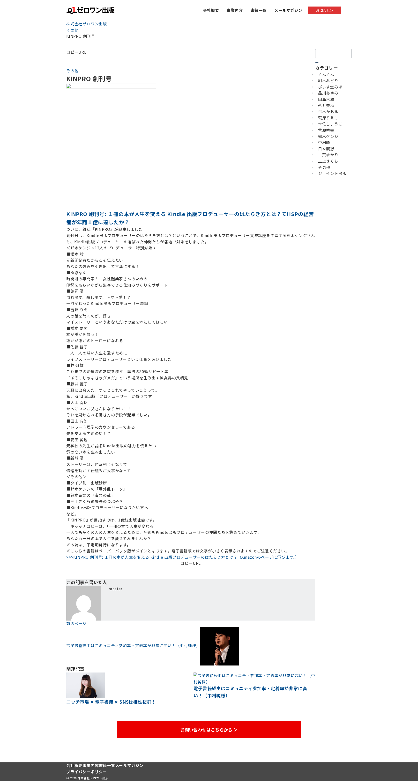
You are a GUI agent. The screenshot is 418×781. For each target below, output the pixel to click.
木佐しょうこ (330, 124)
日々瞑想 (326, 149)
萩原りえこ (328, 118)
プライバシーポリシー (86, 771)
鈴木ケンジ (328, 136)
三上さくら (328, 161)
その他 (72, 70)
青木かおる (328, 111)
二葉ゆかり (328, 155)
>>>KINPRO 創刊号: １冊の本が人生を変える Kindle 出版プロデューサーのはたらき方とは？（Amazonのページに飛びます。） (182, 557)
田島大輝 (326, 99)
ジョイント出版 (332, 173)
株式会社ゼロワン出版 (93, 778)
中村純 (324, 142)
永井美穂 (326, 105)
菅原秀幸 (326, 130)
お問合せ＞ (325, 10)
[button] (190, 58)
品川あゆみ (328, 93)
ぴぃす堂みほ (330, 87)
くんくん (326, 74)
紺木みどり (328, 80)
